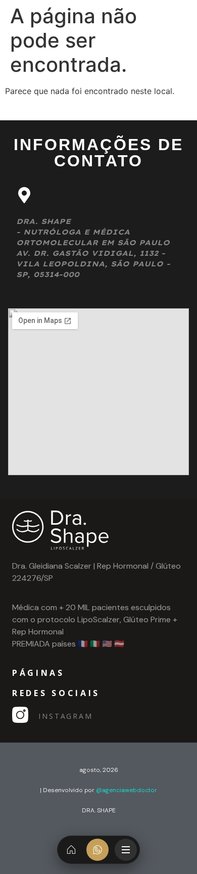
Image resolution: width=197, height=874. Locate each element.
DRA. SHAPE (99, 810)
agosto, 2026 (98, 770)
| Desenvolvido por (98, 790)
